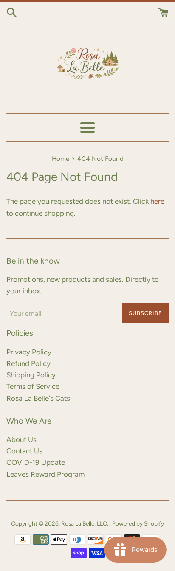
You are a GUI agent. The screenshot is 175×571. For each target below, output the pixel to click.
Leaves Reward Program (45, 474)
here (157, 201)
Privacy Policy (28, 352)
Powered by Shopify (138, 523)
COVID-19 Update (35, 462)
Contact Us (24, 451)
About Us (21, 439)
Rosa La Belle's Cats (38, 398)
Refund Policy (28, 363)
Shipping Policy (31, 375)
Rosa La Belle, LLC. (85, 523)
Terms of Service (32, 386)
